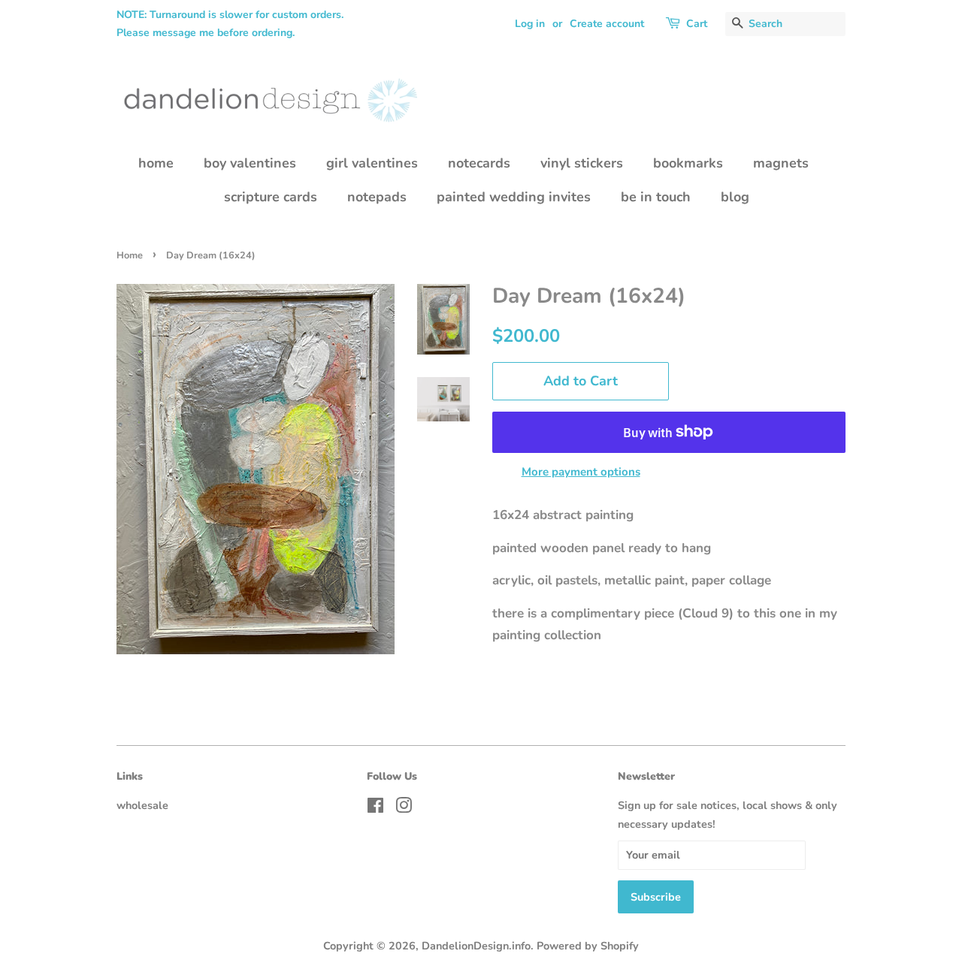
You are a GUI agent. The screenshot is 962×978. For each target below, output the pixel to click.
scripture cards (270, 197)
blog (735, 197)
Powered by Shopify (588, 945)
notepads (377, 197)
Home (129, 255)
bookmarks (688, 163)
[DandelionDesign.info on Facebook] (375, 808)
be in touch (656, 197)
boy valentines (250, 163)
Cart (696, 24)
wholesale (142, 805)
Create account (607, 24)
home (156, 163)
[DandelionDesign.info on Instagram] (403, 808)
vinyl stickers (581, 163)
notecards (479, 163)
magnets (781, 163)
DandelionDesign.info (476, 945)
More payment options (581, 471)
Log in (530, 24)
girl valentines (372, 163)
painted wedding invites (514, 197)
